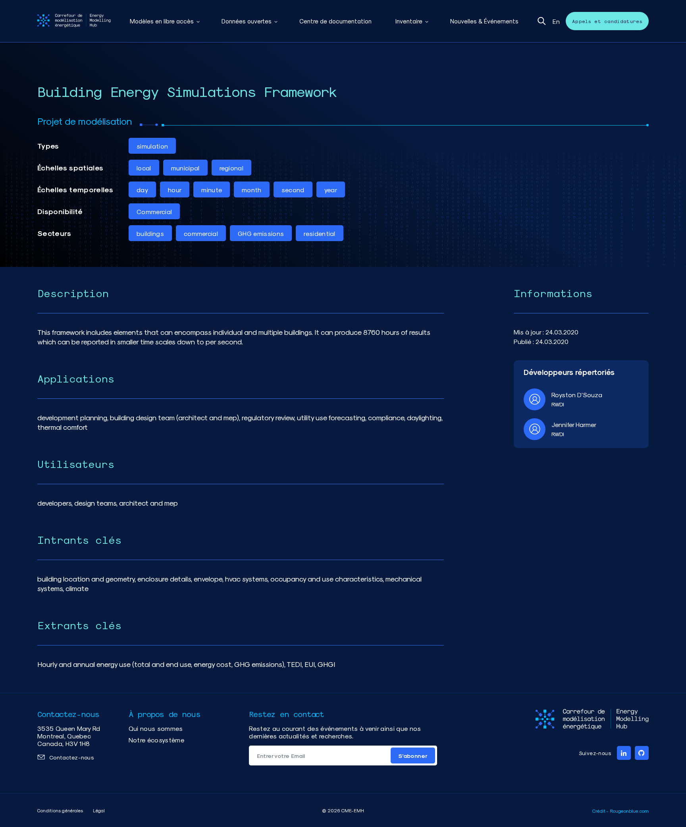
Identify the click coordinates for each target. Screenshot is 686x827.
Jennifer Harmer (573, 424)
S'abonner (413, 755)
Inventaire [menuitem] (408, 21)
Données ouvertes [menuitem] (247, 21)
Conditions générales (60, 810)
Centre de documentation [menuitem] (335, 21)
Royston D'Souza (576, 394)
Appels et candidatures (607, 21)
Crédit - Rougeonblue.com (620, 810)
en (556, 21)
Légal (99, 810)
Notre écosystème (156, 740)
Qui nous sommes (156, 728)
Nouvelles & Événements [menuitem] (484, 21)
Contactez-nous (71, 757)
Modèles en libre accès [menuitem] (162, 21)
